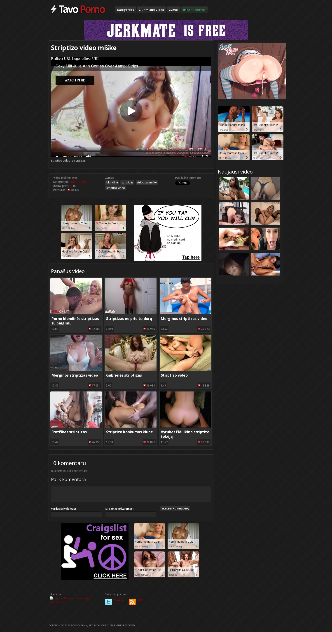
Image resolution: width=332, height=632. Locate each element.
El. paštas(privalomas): (119, 509)
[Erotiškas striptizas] (76, 426)
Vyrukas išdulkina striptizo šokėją (185, 434)
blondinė (112, 182)
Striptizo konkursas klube (129, 431)
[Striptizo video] (185, 370)
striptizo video (115, 188)
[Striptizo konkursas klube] (131, 426)
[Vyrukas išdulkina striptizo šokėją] (185, 426)
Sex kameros (195, 10)
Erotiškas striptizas (69, 431)
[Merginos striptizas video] (185, 313)
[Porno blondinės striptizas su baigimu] (76, 313)
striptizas (127, 182)
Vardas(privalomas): (64, 509)
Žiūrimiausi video (151, 10)
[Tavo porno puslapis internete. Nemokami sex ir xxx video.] (78, 13)
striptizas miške (147, 182)
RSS (140, 600)
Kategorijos (125, 10)
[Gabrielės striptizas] (131, 370)
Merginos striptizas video (184, 318)
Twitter (119, 600)
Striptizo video (79, 182)
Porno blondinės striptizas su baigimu (75, 321)
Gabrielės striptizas (124, 375)
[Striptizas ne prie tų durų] (131, 313)
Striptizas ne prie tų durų (129, 318)
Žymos (173, 10)
